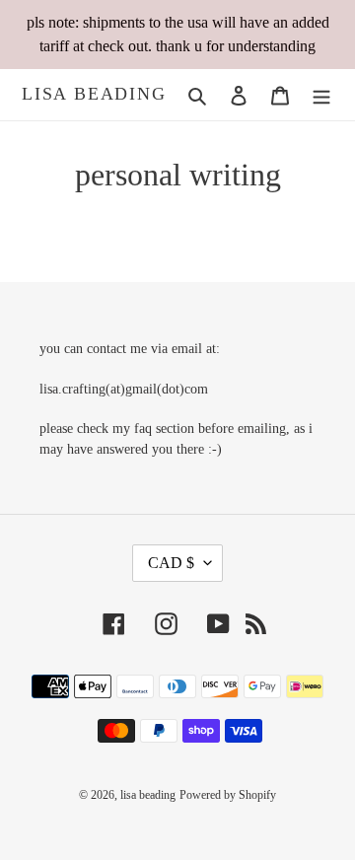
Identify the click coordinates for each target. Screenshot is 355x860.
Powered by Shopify (227, 795)
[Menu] (321, 95)
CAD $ (171, 562)
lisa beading (94, 94)
